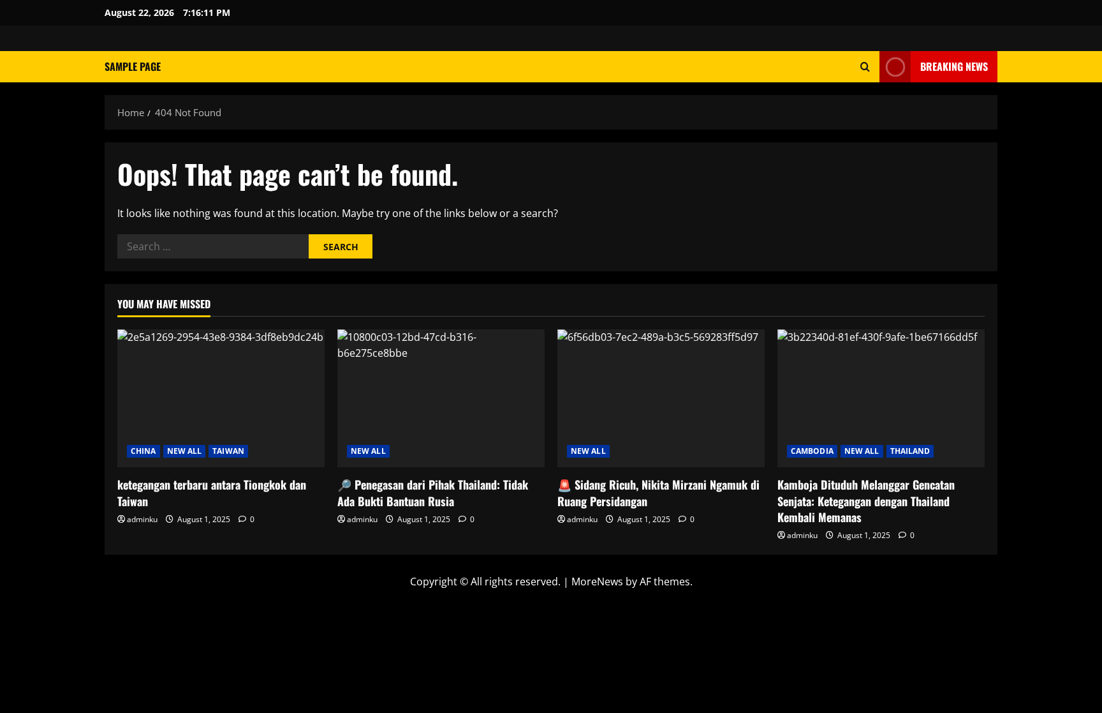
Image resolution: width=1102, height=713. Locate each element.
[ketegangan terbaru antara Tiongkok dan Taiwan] (221, 398)
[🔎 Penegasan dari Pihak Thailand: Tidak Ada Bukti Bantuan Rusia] (441, 398)
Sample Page (133, 66)
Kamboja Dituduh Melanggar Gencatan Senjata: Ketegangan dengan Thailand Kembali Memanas (866, 500)
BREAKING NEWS (954, 66)
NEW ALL (184, 451)
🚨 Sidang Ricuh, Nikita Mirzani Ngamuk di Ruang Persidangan (658, 492)
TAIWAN (228, 451)
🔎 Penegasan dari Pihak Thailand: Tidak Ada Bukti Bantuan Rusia (432, 492)
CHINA (143, 451)
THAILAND (910, 451)
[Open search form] (865, 66)
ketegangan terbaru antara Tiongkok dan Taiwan (211, 492)
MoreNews (597, 581)
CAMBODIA (812, 451)
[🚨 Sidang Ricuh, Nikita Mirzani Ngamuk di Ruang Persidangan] (661, 398)
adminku (142, 519)
